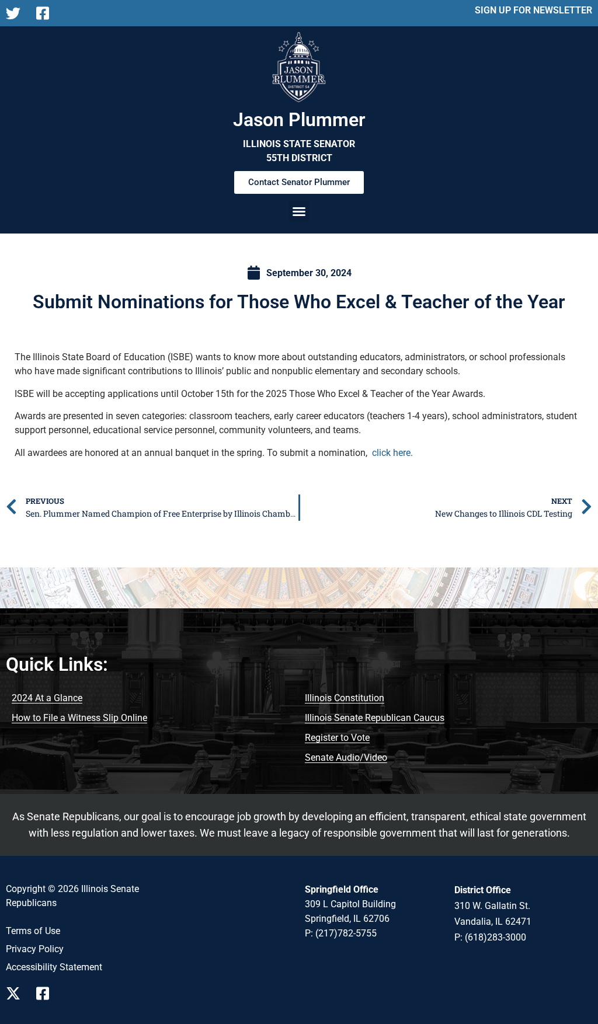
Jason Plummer (299, 120)
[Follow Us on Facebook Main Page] (46, 13)
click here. (392, 452)
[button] (299, 211)
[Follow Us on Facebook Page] (46, 993)
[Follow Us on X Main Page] (16, 13)
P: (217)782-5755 (341, 933)
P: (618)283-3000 (490, 937)
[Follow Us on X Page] (16, 993)
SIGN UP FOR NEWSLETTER (533, 10)
